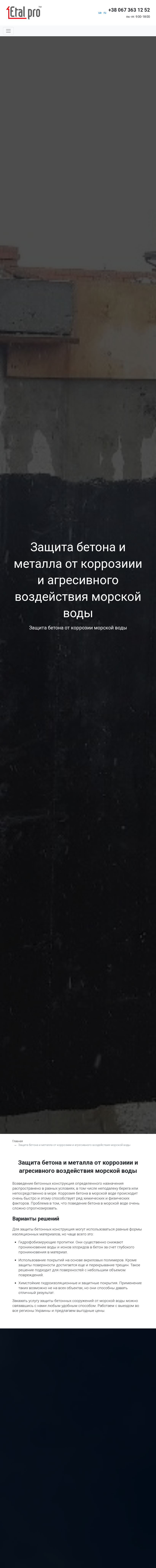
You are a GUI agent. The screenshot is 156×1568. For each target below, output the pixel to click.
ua (99, 12)
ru (105, 12)
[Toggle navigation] (8, 31)
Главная (17, 1141)
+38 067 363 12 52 (129, 10)
